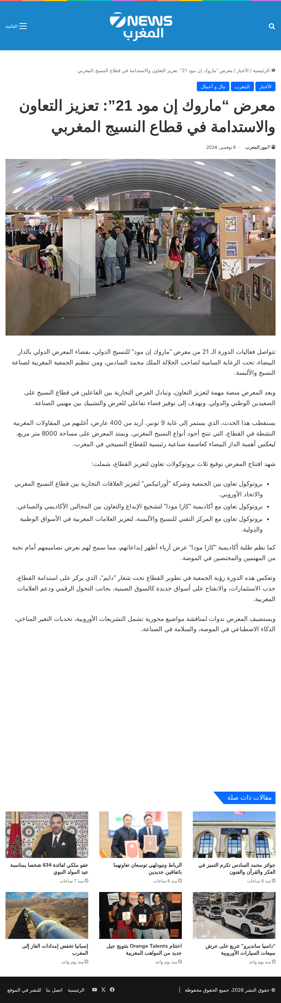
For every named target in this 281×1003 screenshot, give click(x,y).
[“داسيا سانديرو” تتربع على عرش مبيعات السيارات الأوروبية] (234, 915)
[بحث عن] (272, 28)
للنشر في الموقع (24, 990)
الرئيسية (262, 70)
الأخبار (243, 70)
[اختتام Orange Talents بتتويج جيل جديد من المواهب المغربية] (140, 915)
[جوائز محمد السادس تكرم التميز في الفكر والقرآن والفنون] (234, 834)
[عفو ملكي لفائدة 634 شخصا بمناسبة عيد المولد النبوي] (46, 834)
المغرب (242, 86)
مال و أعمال (213, 86)
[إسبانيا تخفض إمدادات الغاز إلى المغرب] (46, 915)
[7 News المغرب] (140, 25)
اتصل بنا (54, 990)
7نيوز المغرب (258, 147)
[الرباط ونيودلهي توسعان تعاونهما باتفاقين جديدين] (140, 834)
